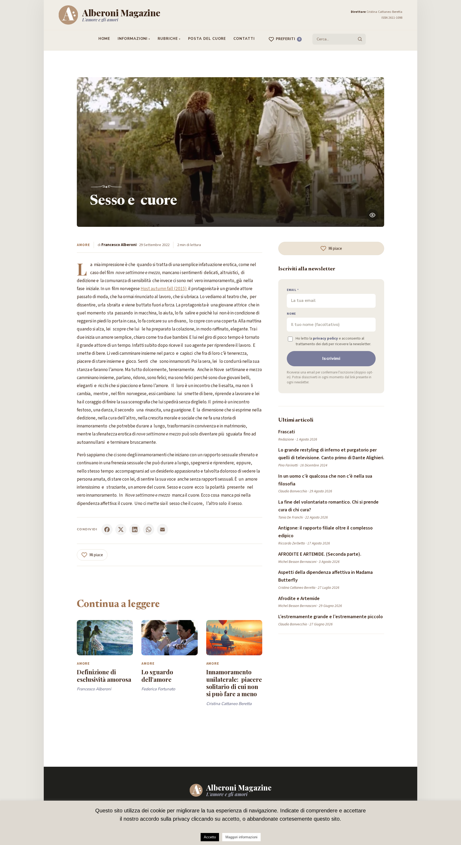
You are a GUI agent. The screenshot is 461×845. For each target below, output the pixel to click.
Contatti (244, 38)
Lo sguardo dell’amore (157, 675)
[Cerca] (360, 39)
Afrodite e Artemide (299, 598)
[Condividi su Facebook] (107, 529)
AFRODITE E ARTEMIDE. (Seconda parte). (319, 554)
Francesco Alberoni (119, 245)
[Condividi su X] (120, 529)
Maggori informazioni (241, 837)
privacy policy (325, 338)
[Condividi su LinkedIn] (134, 529)
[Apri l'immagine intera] (372, 215)
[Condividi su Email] (162, 529)
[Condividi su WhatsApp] (148, 529)
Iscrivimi (331, 358)
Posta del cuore (207, 38)
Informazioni (133, 38)
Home (104, 38)
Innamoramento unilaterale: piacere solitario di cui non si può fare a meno (234, 683)
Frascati (286, 432)
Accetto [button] (210, 837)
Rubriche (168, 38)
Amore (83, 244)
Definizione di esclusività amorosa (104, 675)
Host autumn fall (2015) (164, 288)
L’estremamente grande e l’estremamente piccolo (330, 616)
